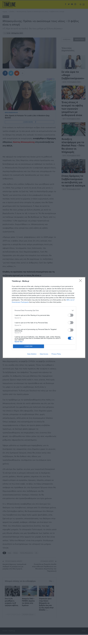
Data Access (44, 354)
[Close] (81, 281)
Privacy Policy (56, 354)
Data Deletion (31, 354)
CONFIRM (29, 346)
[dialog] (44, 317)
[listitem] (44, 310)
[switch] (70, 315)
